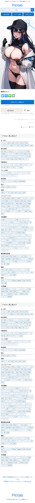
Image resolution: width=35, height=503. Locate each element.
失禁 (28, 291)
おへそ (8, 154)
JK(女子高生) (23, 222)
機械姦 (19, 280)
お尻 (5, 156)
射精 (2, 203)
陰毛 (17, 154)
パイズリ (3, 173)
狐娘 (2, 275)
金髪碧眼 (7, 259)
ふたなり (7, 280)
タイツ (19, 227)
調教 (15, 291)
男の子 (8, 167)
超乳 (13, 143)
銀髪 (15, 256)
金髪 (2, 256)
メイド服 (27, 240)
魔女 (24, 232)
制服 (17, 219)
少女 (25, 165)
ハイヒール (4, 237)
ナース (3, 243)
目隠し (16, 294)
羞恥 (2, 193)
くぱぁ (23, 198)
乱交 (25, 203)
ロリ (2, 165)
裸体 (27, 206)
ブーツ (3, 240)
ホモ (11, 181)
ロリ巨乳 (17, 145)
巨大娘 (28, 156)
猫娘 (14, 275)
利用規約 (6, 481)
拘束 (2, 289)
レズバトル (14, 211)
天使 (28, 270)
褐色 (2, 261)
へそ (13, 154)
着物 (6, 245)
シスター (7, 232)
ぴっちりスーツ (24, 219)
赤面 (12, 193)
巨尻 (21, 154)
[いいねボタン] (11, 110)
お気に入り (28, 14)
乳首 (8, 159)
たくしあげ (30, 198)
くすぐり (3, 296)
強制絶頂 (10, 294)
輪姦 (2, 291)
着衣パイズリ (12, 206)
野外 (2, 214)
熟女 (21, 167)
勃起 (30, 211)
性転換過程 (22, 181)
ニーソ (23, 235)
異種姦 (14, 280)
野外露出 (7, 198)
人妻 (9, 230)
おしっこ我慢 (21, 291)
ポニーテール (24, 259)
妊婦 (28, 151)
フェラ (20, 173)
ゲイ (6, 181)
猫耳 (2, 270)
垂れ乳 (27, 145)
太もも (3, 159)
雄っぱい (25, 159)
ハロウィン (10, 225)
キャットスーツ (14, 235)
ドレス (22, 240)
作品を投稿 (6, 14)
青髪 (2, 259)
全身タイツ (17, 248)
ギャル (14, 232)
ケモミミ (18, 272)
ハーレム (26, 209)
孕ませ (19, 206)
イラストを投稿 (24, 477)
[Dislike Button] (28, 110)
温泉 (23, 206)
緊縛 (6, 289)
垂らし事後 (15, 203)
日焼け (29, 261)
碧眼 (8, 264)
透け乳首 (11, 209)
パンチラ (30, 230)
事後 (21, 203)
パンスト (28, 237)
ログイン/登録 (17, 14)
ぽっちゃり (15, 151)
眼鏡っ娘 (3, 230)
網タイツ (9, 240)
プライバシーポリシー (16, 481)
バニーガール (5, 227)
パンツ (16, 225)
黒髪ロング (27, 256)
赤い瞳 (3, 264)
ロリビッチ (8, 165)
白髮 (13, 259)
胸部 (20, 159)
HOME (4, 477)
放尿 (11, 291)
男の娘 (3, 167)
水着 (2, 219)
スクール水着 (17, 243)
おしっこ (17, 289)
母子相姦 (3, 283)
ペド (17, 167)
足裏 (12, 159)
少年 (13, 167)
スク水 (31, 227)
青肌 (17, 259)
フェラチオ (27, 173)
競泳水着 (24, 227)
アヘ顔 (7, 193)
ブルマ (23, 245)
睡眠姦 (10, 296)
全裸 (2, 198)
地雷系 (19, 232)
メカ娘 (31, 272)
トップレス (25, 248)
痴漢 (8, 211)
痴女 (25, 201)
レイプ (11, 289)
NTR (2, 201)
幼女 (21, 165)
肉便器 (22, 294)
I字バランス (19, 209)
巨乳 (17, 143)
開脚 (29, 203)
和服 (23, 243)
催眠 (6, 291)
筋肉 (29, 154)
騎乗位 (3, 187)
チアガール (4, 250)
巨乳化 (22, 143)
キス (2, 175)
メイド (16, 222)
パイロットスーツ (15, 245)
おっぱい (3, 143)
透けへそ (21, 211)
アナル (23, 156)
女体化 (15, 181)
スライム (24, 272)
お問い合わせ (27, 481)
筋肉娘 (3, 154)
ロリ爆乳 (10, 145)
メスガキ (15, 165)
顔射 (9, 173)
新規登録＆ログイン (13, 477)
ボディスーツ (23, 225)
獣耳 (11, 270)
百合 (2, 181)
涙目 (20, 193)
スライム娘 (8, 275)
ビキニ (3, 225)
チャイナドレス (20, 237)
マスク (20, 230)
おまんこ (17, 156)
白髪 (6, 256)
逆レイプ (3, 294)
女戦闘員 (9, 243)
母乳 (31, 145)
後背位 (8, 187)
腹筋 (25, 154)
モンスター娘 (5, 272)
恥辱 (24, 193)
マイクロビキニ (9, 219)
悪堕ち (14, 198)
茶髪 (16, 261)
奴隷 (26, 294)
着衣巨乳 (11, 237)
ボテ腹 (9, 151)
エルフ (15, 270)
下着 (30, 222)
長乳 (22, 145)
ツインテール (9, 261)
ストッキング (5, 235)
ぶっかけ (14, 173)
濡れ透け (17, 201)
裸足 (2, 232)
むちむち (22, 151)
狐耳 (6, 270)
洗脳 (29, 289)
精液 (29, 201)
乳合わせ (3, 206)
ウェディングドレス (7, 248)
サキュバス (22, 270)
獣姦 (24, 280)
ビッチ (3, 211)
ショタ (30, 165)
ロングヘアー (22, 261)
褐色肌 (31, 259)
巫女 (2, 245)
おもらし (23, 289)
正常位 (14, 187)
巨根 (16, 159)
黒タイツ (15, 240)
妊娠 (18, 198)
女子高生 (13, 227)
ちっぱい (3, 145)
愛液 (26, 211)
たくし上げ (4, 209)
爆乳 (9, 143)
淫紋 (11, 222)
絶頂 (16, 193)
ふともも (10, 156)
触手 (2, 280)
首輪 (25, 230)
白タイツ (28, 235)
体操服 (28, 243)
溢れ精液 (7, 203)
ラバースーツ (5, 222)
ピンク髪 (20, 256)
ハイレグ (14, 230)
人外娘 (12, 272)
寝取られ (8, 201)
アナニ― (14, 175)
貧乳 (26, 143)
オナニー (7, 175)
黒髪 (11, 256)
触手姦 (28, 280)
